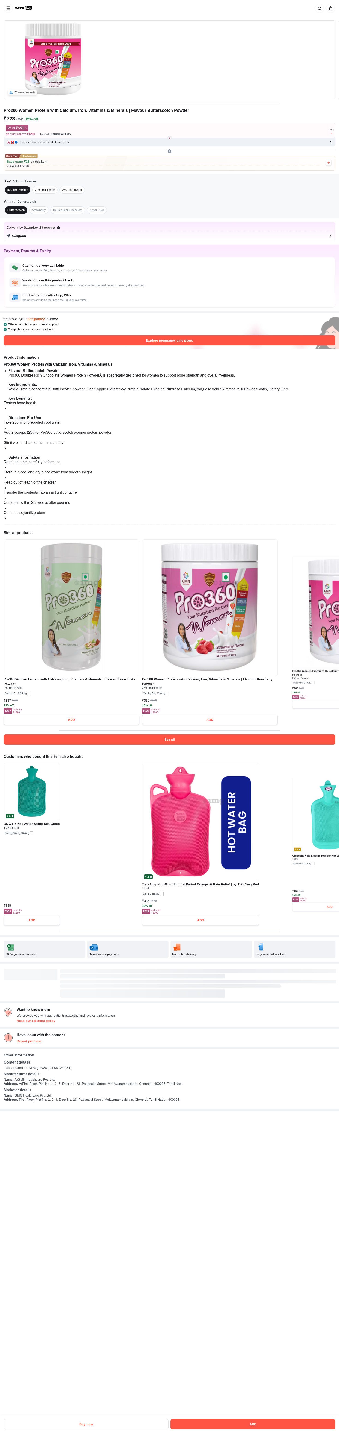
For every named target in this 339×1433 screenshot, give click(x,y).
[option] (17, 190)
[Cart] (329, 8)
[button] (169, 142)
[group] (169, 59)
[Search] (318, 8)
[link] (24, 8)
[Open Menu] (8, 8)
